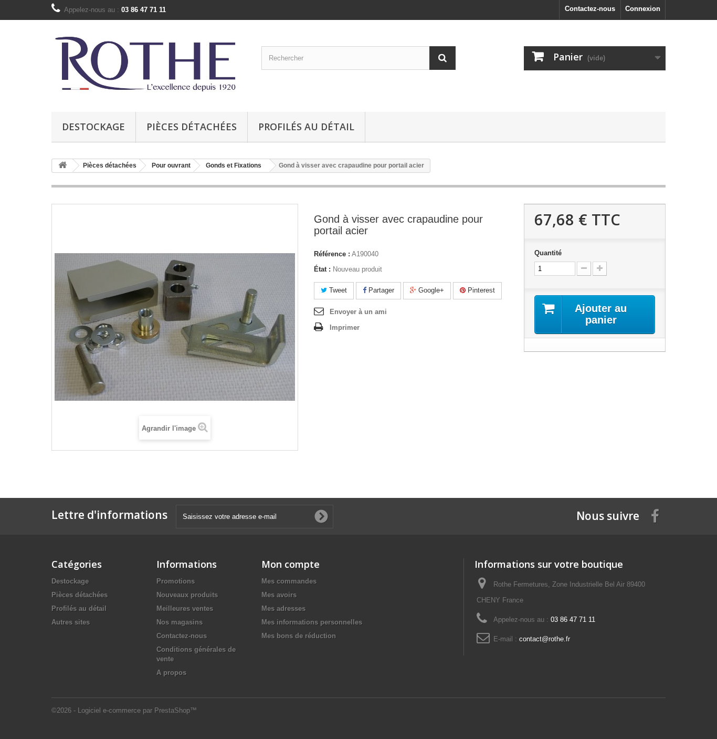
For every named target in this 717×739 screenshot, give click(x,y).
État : (322, 269)
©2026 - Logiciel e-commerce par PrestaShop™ (124, 710)
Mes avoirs (279, 595)
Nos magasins (179, 622)
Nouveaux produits (187, 595)
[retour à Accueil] (62, 165)
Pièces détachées (191, 126)
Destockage (93, 126)
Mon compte (290, 564)
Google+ (430, 290)
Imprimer (345, 327)
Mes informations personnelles (311, 622)
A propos (171, 672)
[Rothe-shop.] (148, 63)
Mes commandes (289, 581)
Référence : (332, 254)
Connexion (642, 9)
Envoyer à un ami (358, 312)
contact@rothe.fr (544, 639)
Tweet (337, 290)
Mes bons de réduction (298, 636)
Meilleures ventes (184, 608)
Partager (380, 290)
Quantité (548, 253)
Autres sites (70, 622)
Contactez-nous (590, 9)
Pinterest (480, 290)
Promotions (175, 581)
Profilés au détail (306, 126)
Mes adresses (283, 608)
